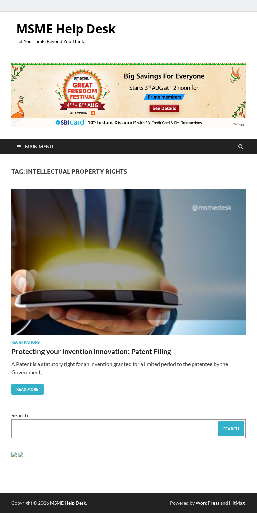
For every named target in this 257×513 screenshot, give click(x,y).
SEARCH (231, 428)
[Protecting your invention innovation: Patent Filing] (128, 264)
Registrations (25, 342)
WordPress (207, 503)
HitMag (237, 503)
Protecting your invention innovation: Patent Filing (91, 351)
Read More (24, 388)
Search (19, 415)
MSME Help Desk (66, 28)
